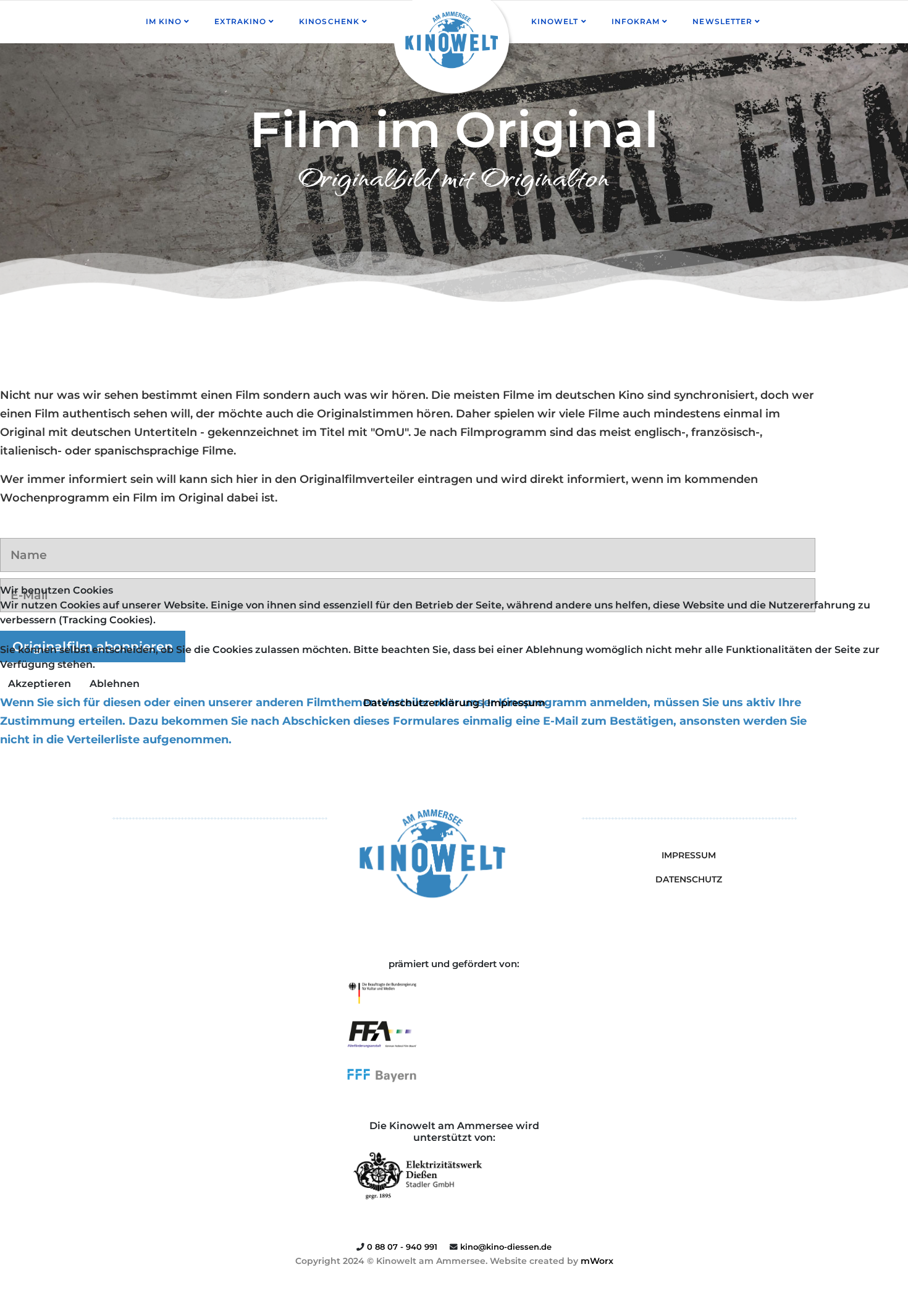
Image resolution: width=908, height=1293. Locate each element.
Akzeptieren (39, 683)
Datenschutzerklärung (421, 703)
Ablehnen (115, 683)
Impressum (516, 703)
